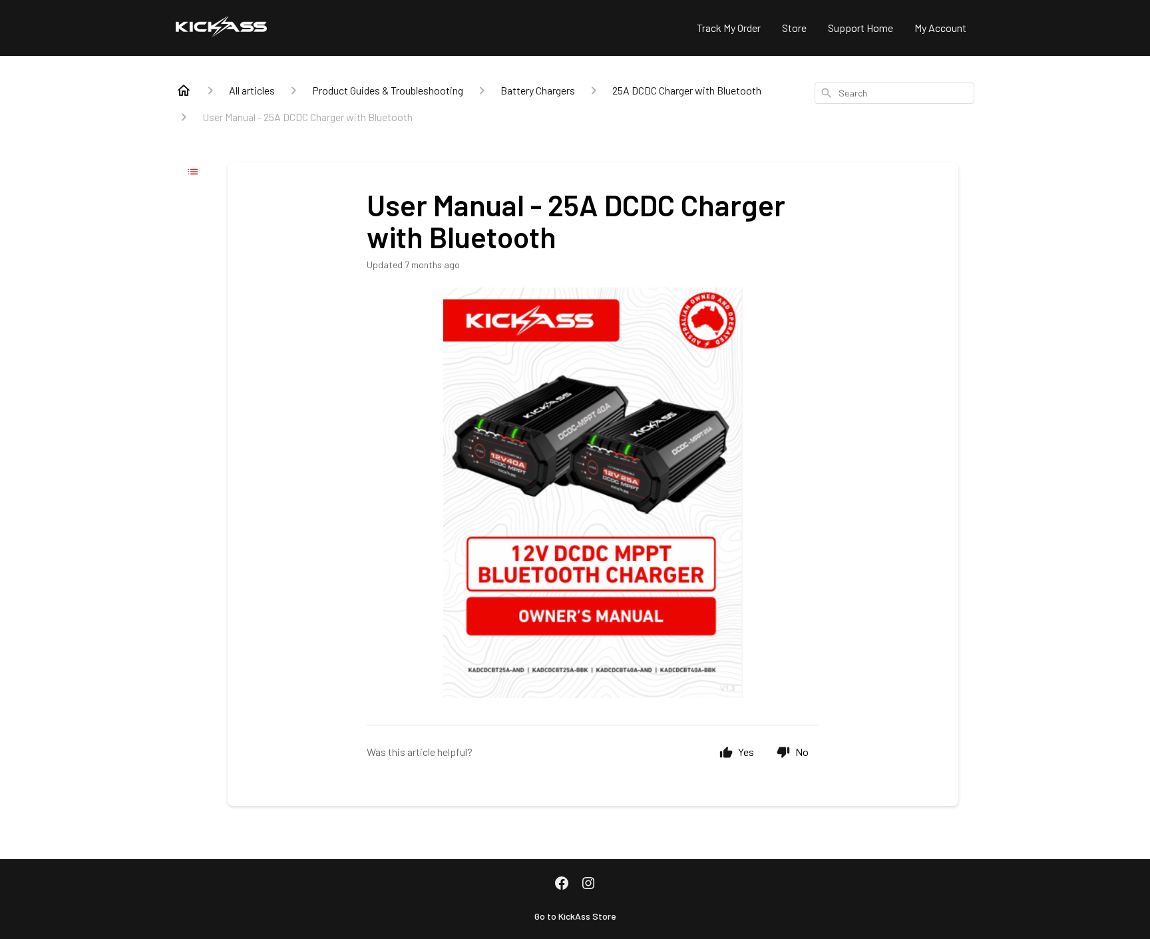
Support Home (860, 27)
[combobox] (894, 93)
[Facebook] (562, 884)
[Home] (184, 90)
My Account (940, 27)
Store (794, 27)
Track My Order (729, 27)
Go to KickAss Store (575, 916)
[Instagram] (588, 884)
